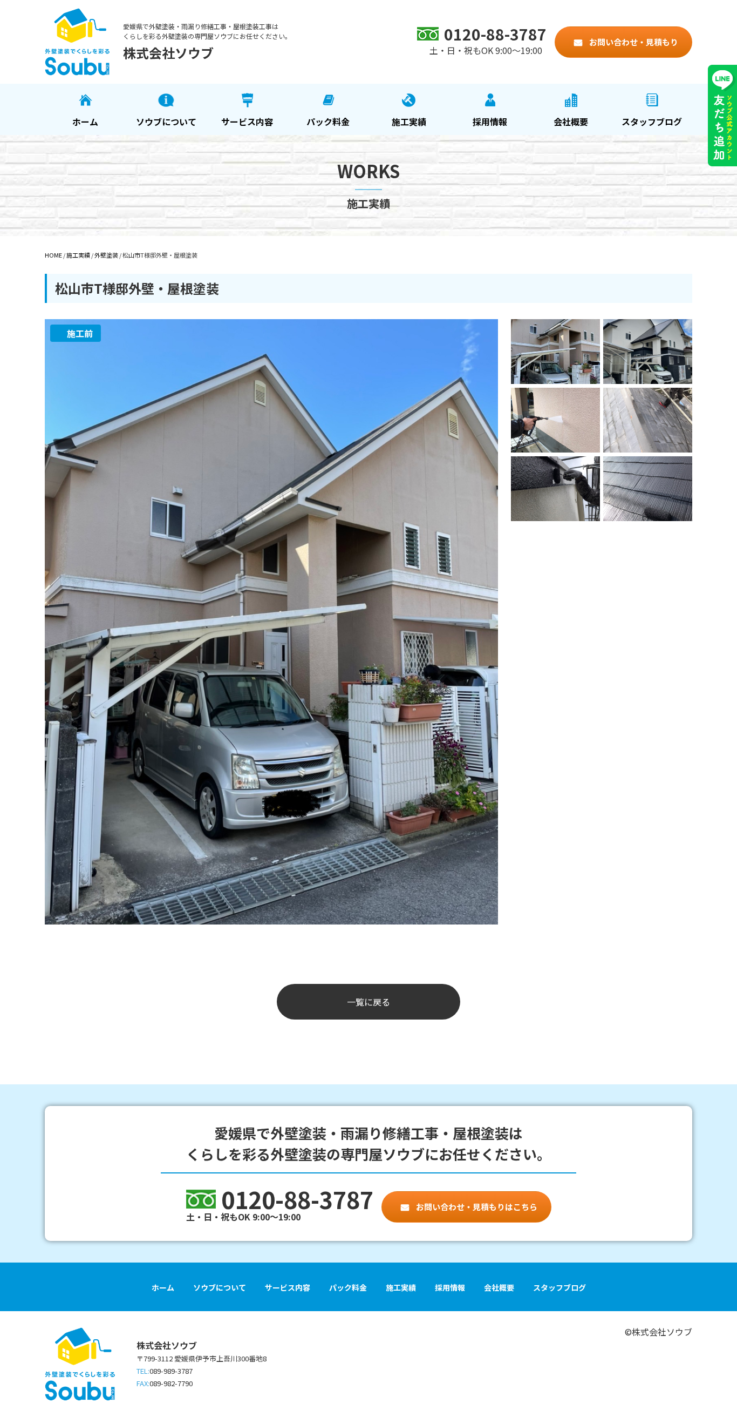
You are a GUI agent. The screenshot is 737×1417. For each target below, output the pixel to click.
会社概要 (571, 121)
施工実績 (409, 121)
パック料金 (328, 121)
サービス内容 (247, 121)
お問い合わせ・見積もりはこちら (475, 1206)
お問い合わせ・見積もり (633, 42)
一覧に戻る (368, 1001)
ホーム (85, 121)
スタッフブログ (652, 121)
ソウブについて (166, 121)
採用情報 (490, 121)
